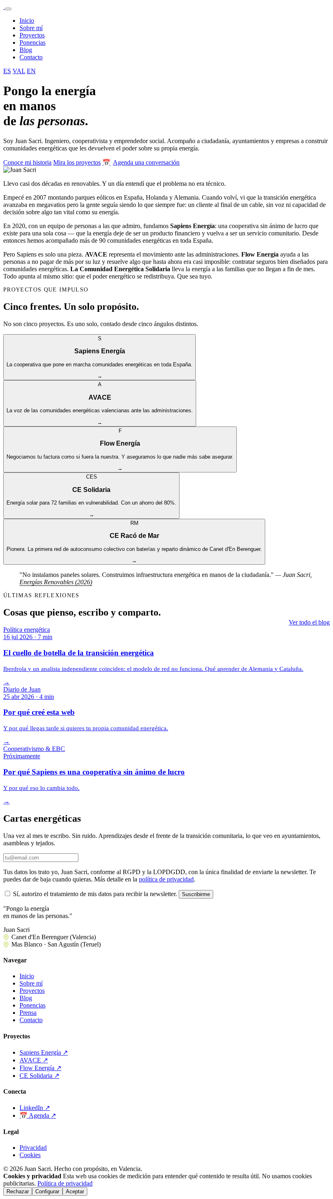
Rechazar (17, 1191)
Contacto (31, 57)
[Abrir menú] (8, 9)
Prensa (28, 1012)
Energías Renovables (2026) (55, 582)
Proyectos (32, 35)
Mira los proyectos (77, 162)
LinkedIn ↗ (34, 1107)
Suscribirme (196, 894)
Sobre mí (31, 27)
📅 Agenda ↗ (37, 1115)
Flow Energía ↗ (40, 1067)
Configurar (47, 1191)
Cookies (30, 1154)
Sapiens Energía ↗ (43, 1052)
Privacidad (33, 1147)
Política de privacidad (65, 1183)
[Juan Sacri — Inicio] (4, 6)
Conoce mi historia (27, 162)
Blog (25, 49)
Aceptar (75, 1191)
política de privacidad (166, 879)
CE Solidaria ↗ (39, 1075)
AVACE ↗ (33, 1060)
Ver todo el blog (309, 622)
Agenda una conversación (140, 162)
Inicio (26, 20)
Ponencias (32, 42)
